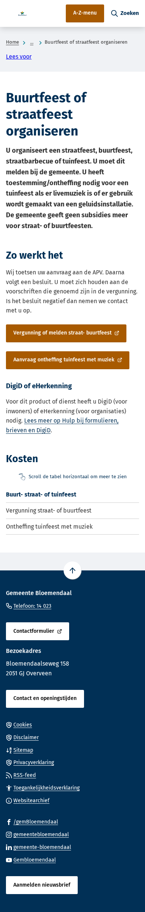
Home (12, 42)
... (31, 42)
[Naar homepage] (22, 13)
